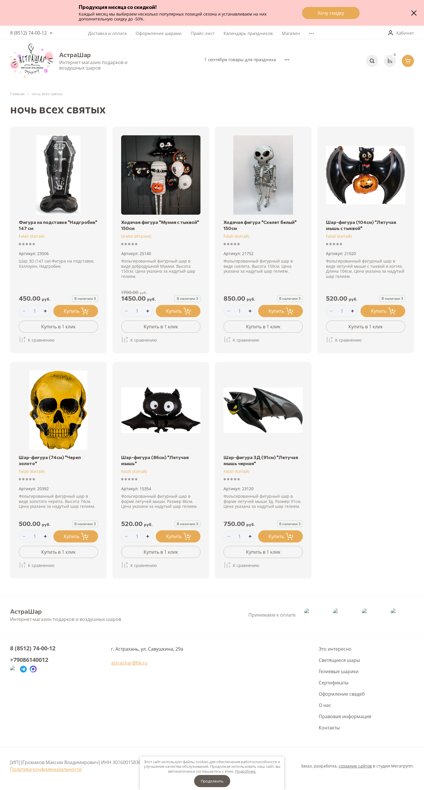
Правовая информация (345, 716)
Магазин (291, 33)
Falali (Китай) (31, 236)
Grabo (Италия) (136, 236)
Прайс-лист (203, 33)
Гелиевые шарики (339, 671)
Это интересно (335, 649)
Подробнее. (245, 771)
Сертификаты (333, 682)
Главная (17, 93)
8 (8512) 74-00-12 (28, 33)
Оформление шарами (159, 33)
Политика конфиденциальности (46, 769)
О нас (325, 705)
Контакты (329, 728)
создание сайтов (355, 766)
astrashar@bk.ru (129, 663)
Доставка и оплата (107, 33)
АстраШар (75, 55)
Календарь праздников (248, 33)
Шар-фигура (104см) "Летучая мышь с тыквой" (361, 225)
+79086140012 (29, 660)
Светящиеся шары (339, 660)
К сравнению (41, 340)
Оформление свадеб (342, 694)
